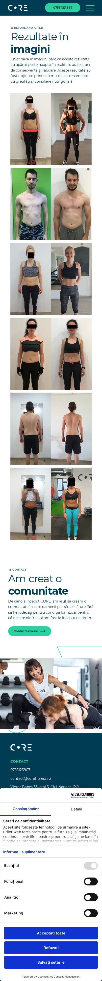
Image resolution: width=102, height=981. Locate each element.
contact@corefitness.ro (30, 778)
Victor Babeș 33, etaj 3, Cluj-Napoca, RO (44, 787)
